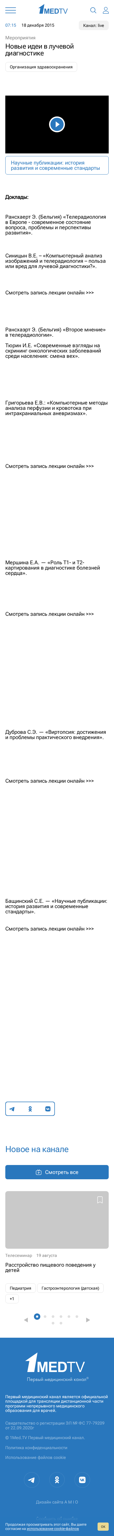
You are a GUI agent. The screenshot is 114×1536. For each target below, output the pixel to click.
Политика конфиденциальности (36, 1447)
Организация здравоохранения (41, 66)
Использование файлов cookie (35, 1457)
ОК (103, 1527)
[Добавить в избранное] (100, 1200)
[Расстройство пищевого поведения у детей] (57, 1247)
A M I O (71, 1502)
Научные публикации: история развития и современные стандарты (55, 165)
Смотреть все (61, 1172)
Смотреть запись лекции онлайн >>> (49, 928)
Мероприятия (20, 37)
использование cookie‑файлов (53, 1528)
